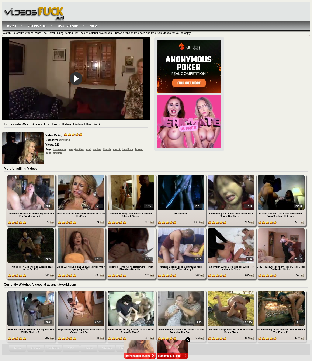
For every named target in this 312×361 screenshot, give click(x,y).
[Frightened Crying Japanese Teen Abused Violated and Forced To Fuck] (81, 291)
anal (88, 149)
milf (48, 152)
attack (117, 149)
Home (11, 26)
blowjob (57, 152)
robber (97, 149)
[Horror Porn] (181, 175)
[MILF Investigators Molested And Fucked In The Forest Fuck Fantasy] (281, 291)
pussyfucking (76, 149)
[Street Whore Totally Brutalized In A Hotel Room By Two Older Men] (131, 291)
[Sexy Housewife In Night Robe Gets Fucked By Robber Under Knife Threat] (281, 228)
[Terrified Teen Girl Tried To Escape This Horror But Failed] (31, 228)
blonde (107, 149)
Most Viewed (67, 26)
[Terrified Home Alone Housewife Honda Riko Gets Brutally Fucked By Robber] (131, 228)
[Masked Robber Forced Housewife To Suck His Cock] (81, 175)
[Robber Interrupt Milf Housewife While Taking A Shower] (131, 175)
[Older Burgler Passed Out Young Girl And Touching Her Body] (181, 291)
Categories (37, 26)
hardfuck (127, 149)
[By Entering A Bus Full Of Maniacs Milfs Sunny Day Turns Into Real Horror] (232, 175)
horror (139, 149)
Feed (93, 26)
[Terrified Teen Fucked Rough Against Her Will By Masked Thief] (31, 291)
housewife (59, 149)
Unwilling (64, 140)
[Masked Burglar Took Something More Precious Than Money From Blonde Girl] (181, 228)
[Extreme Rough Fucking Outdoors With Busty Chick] (232, 291)
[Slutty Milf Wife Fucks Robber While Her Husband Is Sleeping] (232, 228)
